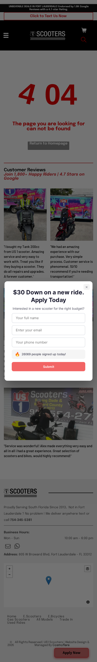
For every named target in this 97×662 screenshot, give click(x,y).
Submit (48, 367)
